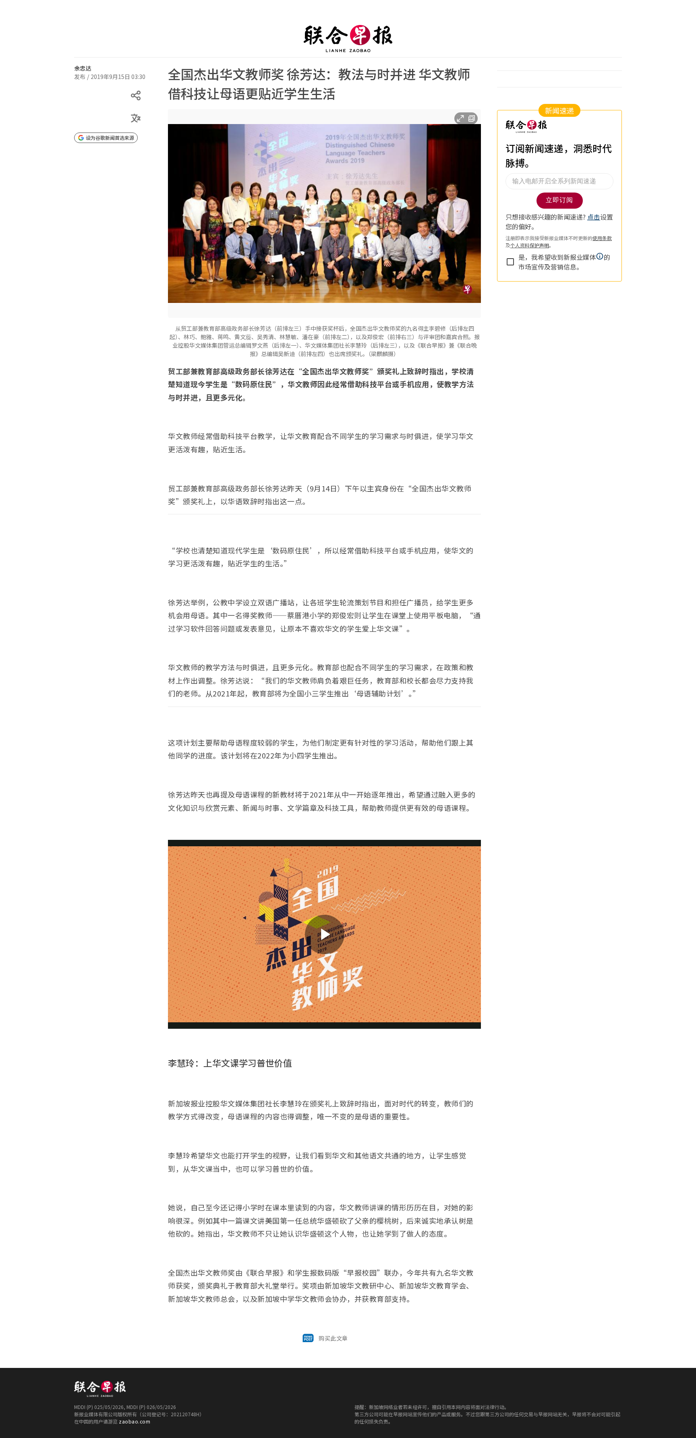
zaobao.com (134, 1421)
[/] (348, 38)
